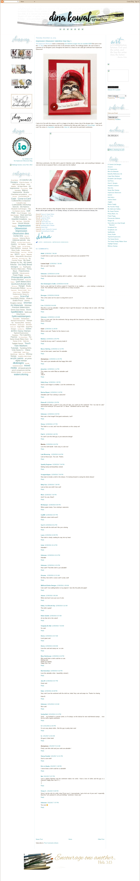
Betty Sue (44, 484)
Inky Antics (111, 197)
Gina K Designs (22, 213)
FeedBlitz (118, 119)
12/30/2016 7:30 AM (58, 626)
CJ (41, 726)
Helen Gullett (45, 616)
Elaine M (43, 402)
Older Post (101, 839)
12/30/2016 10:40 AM (51, 646)
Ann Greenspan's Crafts (48, 284)
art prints (28, 358)
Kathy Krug (44, 382)
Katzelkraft (25, 248)
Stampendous (25, 318)
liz (41, 736)
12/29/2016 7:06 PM (57, 474)
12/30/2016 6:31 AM (61, 605)
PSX (21, 267)
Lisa (42, 305)
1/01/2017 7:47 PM (53, 802)
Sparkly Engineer (46, 464)
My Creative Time (23, 258)
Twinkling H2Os (25, 348)
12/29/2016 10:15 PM (53, 555)
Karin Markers (16, 248)
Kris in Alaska (45, 766)
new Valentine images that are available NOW (78, 43)
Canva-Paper (91, 125)
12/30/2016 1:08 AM (63, 585)
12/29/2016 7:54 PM (50, 495)
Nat (42, 776)
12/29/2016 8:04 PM (55, 505)
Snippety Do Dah (46, 626)
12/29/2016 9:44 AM (50, 305)
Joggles (19, 246)
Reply (42, 258)
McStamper (44, 505)
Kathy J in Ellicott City (48, 605)
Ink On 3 (26, 236)
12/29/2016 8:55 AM (62, 284)
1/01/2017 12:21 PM (57, 756)
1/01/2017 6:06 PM (52, 791)
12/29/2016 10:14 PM (51, 545)
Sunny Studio (112, 234)
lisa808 (43, 515)
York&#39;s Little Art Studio (24, 356)
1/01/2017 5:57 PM (49, 776)
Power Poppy (18, 275)
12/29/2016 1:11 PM (53, 369)
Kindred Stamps (25, 250)
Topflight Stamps (17, 343)
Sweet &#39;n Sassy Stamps (21, 330)
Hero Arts (110, 188)
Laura (42, 535)
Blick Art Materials (113, 171)
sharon (43, 595)
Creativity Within (45, 218)
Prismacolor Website (114, 218)
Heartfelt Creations (19, 219)
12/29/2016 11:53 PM (53, 565)
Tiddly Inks (26, 341)
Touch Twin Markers (22, 344)
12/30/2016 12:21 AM (53, 575)
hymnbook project (18, 366)
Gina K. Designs (112, 183)
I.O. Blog (40, 45)
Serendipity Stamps (17, 298)
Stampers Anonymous (18, 320)
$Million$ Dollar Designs (48, 585)
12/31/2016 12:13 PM (54, 714)
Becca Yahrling (45, 349)
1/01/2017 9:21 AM (54, 746)
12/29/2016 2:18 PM (56, 392)
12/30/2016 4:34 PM (58, 656)
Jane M (43, 681)
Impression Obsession (23, 227)
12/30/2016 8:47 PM (52, 681)
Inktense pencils (19, 240)
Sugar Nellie (20, 326)
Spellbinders (17, 312)
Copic (13, 198)
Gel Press (111, 181)
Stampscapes (21, 324)
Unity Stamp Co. (18, 350)
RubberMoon (25, 292)
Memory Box (15, 258)
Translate (122, 98)
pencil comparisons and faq (21, 370)
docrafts (27, 363)
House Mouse (23, 223)
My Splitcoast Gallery (114, 209)
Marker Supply (112, 204)
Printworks (26, 275)
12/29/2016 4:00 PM (53, 414)
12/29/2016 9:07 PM (52, 515)
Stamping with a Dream (47, 225)
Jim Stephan (22, 244)
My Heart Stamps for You (20, 261)
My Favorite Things (113, 206)
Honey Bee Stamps (113, 190)
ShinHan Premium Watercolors (22, 306)
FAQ (29, 209)
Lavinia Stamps (15, 252)
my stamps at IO (27, 159)
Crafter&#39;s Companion (21, 201)
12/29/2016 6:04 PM (52, 444)
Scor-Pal (24, 296)
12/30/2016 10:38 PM (51, 691)
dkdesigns (18, 363)
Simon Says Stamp (18, 310)
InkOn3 (110, 195)
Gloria (43, 636)
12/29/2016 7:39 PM (53, 484)
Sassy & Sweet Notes (47, 214)
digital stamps (21, 361)
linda (42, 545)
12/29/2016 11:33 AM (53, 317)
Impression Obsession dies (21, 232)
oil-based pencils (24, 368)
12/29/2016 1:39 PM (54, 382)
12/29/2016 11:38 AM (51, 329)
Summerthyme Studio (47, 231)
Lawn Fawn (24, 252)
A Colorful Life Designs (114, 164)
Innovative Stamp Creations (23, 242)
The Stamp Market (23, 337)
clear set (66, 127)
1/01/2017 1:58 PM (55, 766)
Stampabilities (16, 318)
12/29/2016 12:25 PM (55, 359)
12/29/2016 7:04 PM (58, 464)
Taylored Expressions (21, 333)
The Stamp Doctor (113, 239)
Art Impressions (112, 169)
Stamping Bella (19, 322)
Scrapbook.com (112, 230)
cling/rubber (50, 127)
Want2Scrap (13, 354)
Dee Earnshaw (45, 671)
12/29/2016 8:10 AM (53, 273)
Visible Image (17, 352)
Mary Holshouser (46, 656)
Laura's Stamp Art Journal (49, 229)
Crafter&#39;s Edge (21, 203)
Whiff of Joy (22, 354)
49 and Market (14, 180)
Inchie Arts (18, 236)
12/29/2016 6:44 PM (57, 454)
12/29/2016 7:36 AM (56, 263)
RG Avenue (14, 286)
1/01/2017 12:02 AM (49, 736)
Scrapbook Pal (112, 227)
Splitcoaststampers (21, 316)
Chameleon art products (19, 194)
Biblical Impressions (20, 191)
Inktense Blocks (25, 238)
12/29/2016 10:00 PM (51, 535)
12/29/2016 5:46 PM (52, 434)
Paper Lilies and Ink (47, 223)
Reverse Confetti (22, 290)
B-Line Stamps (24, 188)
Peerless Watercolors (18, 269)
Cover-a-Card (24, 198)
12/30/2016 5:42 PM (56, 671)
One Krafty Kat (46, 221)
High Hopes (19, 221)
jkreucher (44, 369)
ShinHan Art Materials (21, 304)
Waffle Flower (25, 352)
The (37, 43)
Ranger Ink (111, 220)
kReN (42, 253)
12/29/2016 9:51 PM (51, 525)
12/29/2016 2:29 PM (53, 402)
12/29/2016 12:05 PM (52, 339)
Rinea (29, 290)
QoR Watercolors (23, 282)
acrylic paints (16, 358)
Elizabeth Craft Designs (19, 209)
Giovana (43, 575)
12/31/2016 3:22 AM (53, 704)
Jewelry (14, 244)
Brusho (26, 192)
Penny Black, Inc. (113, 213)
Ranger (22, 286)
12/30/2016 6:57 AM (55, 616)
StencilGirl (29, 324)
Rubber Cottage (16, 292)
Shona (43, 424)
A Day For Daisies (24, 182)
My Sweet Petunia (113, 211)
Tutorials (14, 348)
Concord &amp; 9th (23, 196)
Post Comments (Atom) (51, 843)
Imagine (14, 226)
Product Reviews (17, 279)
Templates (15, 335)
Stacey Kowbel (45, 756)
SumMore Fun (21, 329)
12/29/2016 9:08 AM (53, 295)
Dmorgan (44, 295)
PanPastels (27, 267)
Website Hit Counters (114, 90)
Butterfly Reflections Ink (115, 174)
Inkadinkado (15, 238)
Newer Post (39, 839)
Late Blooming (46, 454)
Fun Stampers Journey (19, 211)
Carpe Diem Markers (114, 176)
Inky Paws (45, 220)
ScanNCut (16, 296)
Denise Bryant (45, 392)
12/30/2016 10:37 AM (51, 636)
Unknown (44, 273)
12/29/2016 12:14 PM (57, 349)
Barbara (43, 339)
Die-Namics (24, 207)
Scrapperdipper (46, 474)
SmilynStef (44, 714)
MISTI (17, 254)
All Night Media (22, 186)
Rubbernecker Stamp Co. (21, 294)
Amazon (110, 167)
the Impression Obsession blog (23, 161)
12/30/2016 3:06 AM (52, 595)
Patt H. (43, 434)
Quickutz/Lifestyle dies (21, 284)
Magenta (23, 254)
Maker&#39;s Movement (24, 256)
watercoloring (21, 374)
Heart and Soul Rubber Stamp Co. (23, 216)
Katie (42, 691)
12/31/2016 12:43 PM (49, 726)
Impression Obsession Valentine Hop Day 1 (53, 41)
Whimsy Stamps (113, 246)
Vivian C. (44, 791)
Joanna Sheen (112, 199)
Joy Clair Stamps (26, 246)
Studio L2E (13, 326)
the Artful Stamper (27, 372)
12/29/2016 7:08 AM (51, 253)
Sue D (43, 525)
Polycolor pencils (24, 273)
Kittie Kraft (44, 227)
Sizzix (28, 310)
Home (70, 839)
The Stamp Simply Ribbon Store (117, 241)
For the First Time (47, 216)
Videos (27, 350)
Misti (42, 495)
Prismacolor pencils (21, 277)
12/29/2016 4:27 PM (51, 424)
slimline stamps (16, 372)
